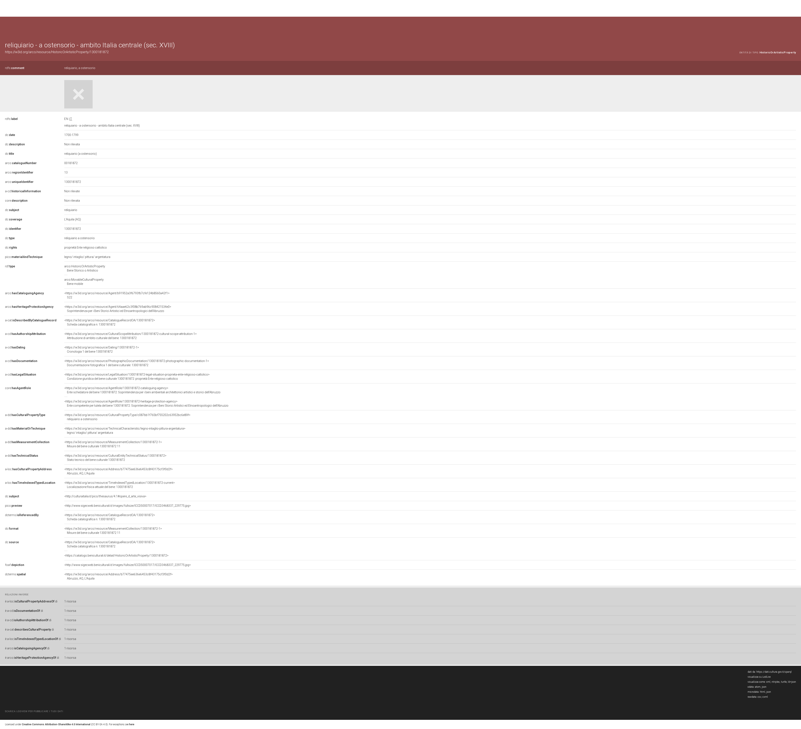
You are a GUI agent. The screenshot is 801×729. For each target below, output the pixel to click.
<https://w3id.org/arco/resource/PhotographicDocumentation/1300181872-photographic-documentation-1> (136, 363)
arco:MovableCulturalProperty (84, 281)
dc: (10, 135)
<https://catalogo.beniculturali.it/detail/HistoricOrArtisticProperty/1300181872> (116, 555)
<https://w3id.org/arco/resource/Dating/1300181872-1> (101, 349)
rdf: (10, 266)
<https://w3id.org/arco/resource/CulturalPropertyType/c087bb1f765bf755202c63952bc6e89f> (127, 417)
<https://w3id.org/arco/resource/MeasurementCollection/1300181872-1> (113, 444)
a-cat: (31, 320)
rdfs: (14, 68)
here (131, 724)
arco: (21, 163)
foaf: (14, 565)
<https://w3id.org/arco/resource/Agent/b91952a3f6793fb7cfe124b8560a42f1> (117, 295)
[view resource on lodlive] (794, 27)
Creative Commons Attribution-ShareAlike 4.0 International (56, 724)
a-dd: (25, 415)
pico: (24, 257)
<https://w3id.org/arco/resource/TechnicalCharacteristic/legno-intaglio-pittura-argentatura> (124, 430)
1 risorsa (70, 601)
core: (16, 200)
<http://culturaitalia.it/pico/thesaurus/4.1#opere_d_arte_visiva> (105, 496)
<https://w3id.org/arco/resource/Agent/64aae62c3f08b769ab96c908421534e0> (117, 309)
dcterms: (22, 515)
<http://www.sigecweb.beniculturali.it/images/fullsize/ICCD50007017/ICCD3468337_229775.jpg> (127, 505)
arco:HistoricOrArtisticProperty (84, 268)
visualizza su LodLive (759, 676)
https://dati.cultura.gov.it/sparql (774, 671)
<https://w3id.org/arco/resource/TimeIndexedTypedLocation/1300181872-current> (119, 485)
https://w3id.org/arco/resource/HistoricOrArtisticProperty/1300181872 (57, 52)
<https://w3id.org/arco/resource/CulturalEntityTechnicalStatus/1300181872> (115, 457)
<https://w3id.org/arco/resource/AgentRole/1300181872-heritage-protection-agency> (146, 403)
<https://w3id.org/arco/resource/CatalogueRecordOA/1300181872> (109, 322)
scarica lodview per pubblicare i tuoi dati (34, 711)
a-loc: (28, 469)
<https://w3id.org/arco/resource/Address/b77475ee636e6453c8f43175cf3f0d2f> (118, 471)
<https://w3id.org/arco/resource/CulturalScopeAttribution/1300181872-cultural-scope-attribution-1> (130, 336)
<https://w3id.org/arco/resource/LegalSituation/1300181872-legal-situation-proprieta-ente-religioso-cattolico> (137, 376)
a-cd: (23, 191)
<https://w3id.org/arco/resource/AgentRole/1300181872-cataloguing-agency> (142, 390)
